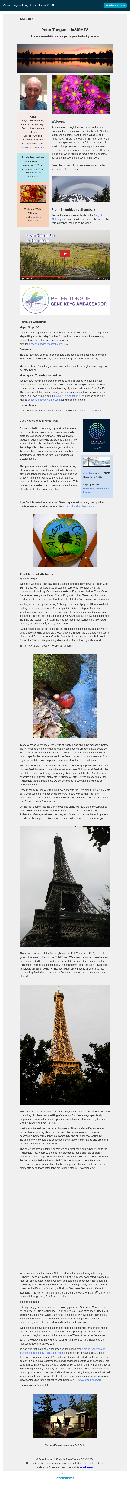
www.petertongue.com (33, 147)
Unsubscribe (86, 1467)
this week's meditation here (69, 396)
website (37, 172)
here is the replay (91, 410)
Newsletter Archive (115, 5)
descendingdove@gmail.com (45, 344)
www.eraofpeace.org (89, 1380)
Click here (88, 473)
